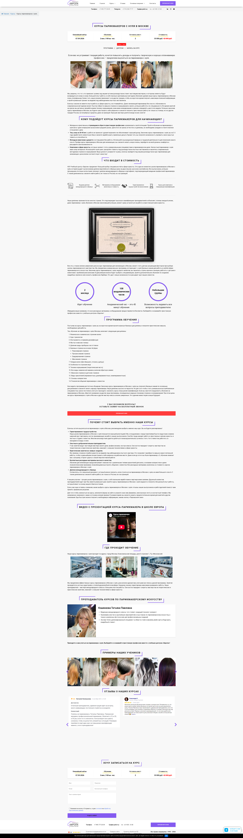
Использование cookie (101, 833)
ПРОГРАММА (108, 48)
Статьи (88, 833)
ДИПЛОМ (119, 48)
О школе (102, 3)
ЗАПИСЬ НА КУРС (133, 48)
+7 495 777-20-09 (104, 9)
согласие (99, 808)
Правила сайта (115, 831)
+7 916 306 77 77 (128, 9)
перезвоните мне (121, 413)
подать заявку (92, 815)
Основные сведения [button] (136, 3)
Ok (166, 835)
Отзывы (122, 3)
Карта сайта (138, 833)
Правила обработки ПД (131, 831)
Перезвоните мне (167, 3)
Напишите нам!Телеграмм (235, 830)
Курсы (112, 3)
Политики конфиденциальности (96, 831)
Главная (92, 3)
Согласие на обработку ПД (121, 833)
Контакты (153, 3)
